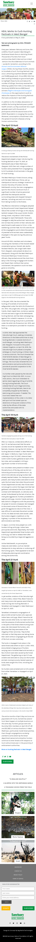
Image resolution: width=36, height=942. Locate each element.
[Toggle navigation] (31, 4)
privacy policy (18, 875)
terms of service (18, 878)
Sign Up (6, 902)
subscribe (7, 761)
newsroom (18, 867)
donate (6, 908)
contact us (18, 871)
